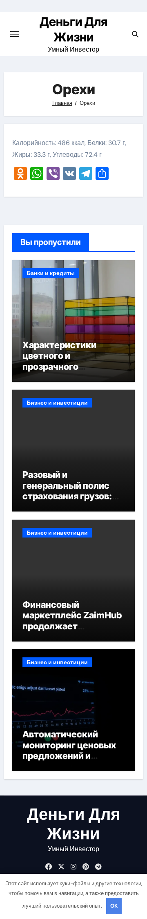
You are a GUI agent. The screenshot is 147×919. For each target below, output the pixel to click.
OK (114, 905)
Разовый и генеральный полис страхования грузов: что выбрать (67, 490)
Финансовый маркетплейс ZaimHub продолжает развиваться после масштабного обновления (72, 631)
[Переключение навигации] (14, 34)
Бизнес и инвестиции (57, 402)
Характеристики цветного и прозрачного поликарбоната (59, 361)
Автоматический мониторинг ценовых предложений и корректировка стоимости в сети (69, 755)
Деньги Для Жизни (73, 824)
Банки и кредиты (51, 273)
